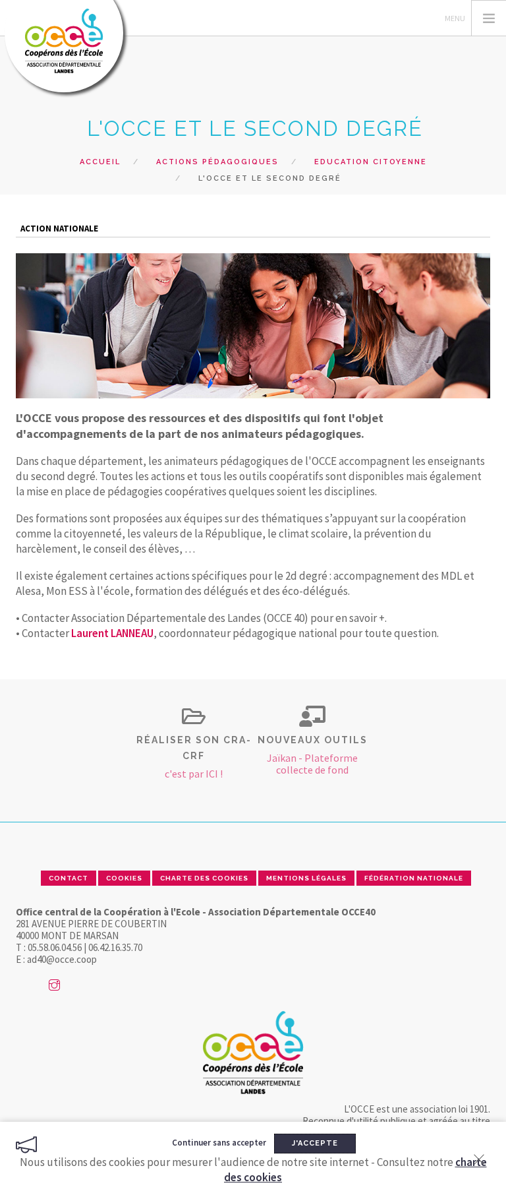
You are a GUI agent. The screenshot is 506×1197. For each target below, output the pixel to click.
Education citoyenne (370, 162)
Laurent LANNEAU (112, 633)
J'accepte (315, 1143)
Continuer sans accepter (219, 1142)
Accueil (100, 162)
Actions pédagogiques (217, 162)
